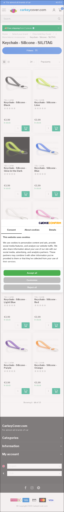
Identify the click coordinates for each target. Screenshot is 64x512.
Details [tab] (52, 230)
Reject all (32, 287)
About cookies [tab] (32, 230)
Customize (32, 280)
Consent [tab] (11, 230)
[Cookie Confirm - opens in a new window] (50, 223)
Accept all (32, 273)
